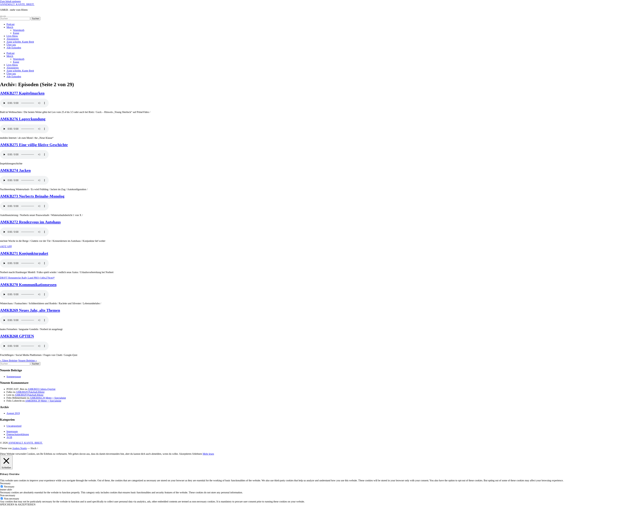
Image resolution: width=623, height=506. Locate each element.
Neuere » (27, 360)
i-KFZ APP (6, 246)
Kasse (16, 33)
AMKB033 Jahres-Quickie (41, 389)
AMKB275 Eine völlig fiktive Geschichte (34, 145)
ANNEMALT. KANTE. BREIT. (17, 4)
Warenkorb (18, 30)
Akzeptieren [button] (185, 453)
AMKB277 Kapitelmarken (22, 93)
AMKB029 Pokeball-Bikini (30, 392)
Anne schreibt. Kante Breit (20, 41)
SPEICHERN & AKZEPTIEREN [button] (18, 504)
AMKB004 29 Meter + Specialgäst (48, 397)
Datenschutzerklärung (17, 434)
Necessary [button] (5, 483)
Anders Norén (19, 448)
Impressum (12, 431)
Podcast (10, 24)
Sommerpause (13, 376)
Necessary (9, 486)
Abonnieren (12, 38)
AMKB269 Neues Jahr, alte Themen (30, 310)
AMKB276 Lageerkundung (22, 119)
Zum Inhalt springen (10, 1)
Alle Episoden (13, 47)
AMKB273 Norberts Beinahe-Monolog (32, 196)
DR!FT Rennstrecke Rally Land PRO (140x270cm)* (27, 277)
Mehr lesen (208, 453)
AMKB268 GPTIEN (17, 336)
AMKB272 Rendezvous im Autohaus (30, 222)
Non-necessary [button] (7, 495)
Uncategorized (13, 426)
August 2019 (13, 413)
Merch (9, 27)
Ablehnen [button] (197, 453)
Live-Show (12, 36)
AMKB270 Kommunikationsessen (28, 285)
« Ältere (9, 360)
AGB (9, 437)
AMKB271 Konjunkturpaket (24, 253)
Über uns (11, 44)
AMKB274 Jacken (15, 170)
